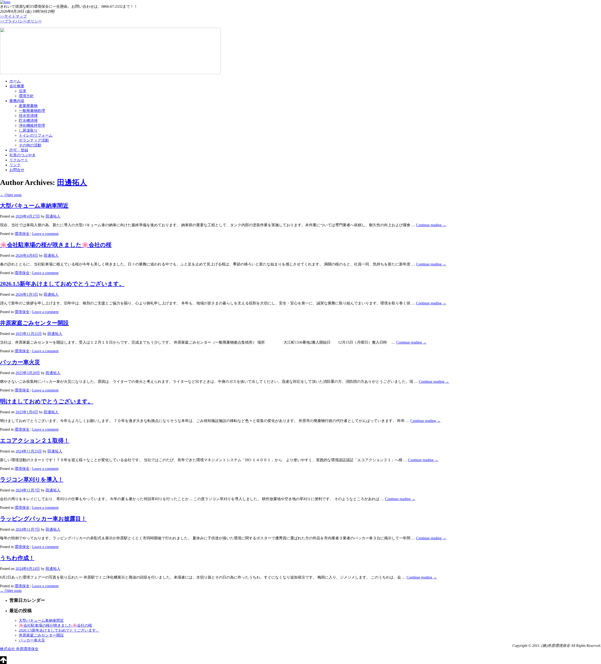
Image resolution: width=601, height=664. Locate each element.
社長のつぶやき (22, 155)
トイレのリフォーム (36, 135)
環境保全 (22, 234)
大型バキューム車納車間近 (34, 206)
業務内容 (16, 101)
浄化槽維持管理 (32, 125)
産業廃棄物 (28, 106)
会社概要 (16, 86)
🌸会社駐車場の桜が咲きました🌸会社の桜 (56, 245)
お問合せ (16, 170)
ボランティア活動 (34, 140)
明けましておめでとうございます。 (46, 401)
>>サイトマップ (13, 16)
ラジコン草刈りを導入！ (31, 479)
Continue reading (431, 225)
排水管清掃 (28, 116)
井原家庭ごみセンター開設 (34, 323)
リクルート (18, 160)
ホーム (15, 81)
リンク (15, 165)
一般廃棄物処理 (32, 111)
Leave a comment (45, 234)
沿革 (22, 91)
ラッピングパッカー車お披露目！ (43, 519)
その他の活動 (30, 145)
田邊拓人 (72, 182)
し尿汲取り (28, 130)
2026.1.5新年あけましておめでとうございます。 (62, 284)
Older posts (11, 195)
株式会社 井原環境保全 (19, 649)
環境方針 (26, 96)
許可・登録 (18, 150)
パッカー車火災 (20, 362)
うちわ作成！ (17, 558)
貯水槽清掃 (28, 121)
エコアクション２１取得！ (34, 441)
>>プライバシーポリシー (21, 21)
